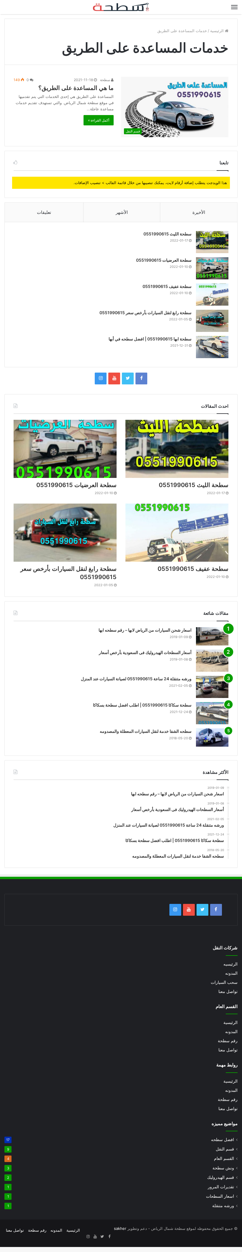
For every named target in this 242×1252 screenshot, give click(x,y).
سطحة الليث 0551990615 (167, 233)
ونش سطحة (223, 1168)
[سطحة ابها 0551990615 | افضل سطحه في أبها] (212, 347)
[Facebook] (141, 378)
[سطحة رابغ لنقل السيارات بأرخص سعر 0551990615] (212, 321)
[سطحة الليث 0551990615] (212, 242)
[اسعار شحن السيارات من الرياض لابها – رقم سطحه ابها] (212, 636)
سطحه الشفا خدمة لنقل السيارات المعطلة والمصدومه (146, 731)
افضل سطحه (222, 1139)
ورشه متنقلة (223, 1205)
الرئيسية (217, 30)
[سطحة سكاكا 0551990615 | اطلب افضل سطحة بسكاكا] (212, 713)
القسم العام (224, 1158)
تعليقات (44, 212)
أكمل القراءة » (98, 120)
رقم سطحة (228, 1040)
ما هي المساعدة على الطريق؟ (76, 87)
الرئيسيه (230, 964)
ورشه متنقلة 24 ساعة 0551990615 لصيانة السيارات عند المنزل (136, 678)
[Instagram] (101, 378)
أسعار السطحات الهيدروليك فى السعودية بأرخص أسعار (145, 652)
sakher (120, 1228)
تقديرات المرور (221, 1186)
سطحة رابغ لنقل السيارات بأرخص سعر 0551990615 (145, 312)
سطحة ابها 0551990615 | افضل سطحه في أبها (150, 338)
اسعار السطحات (220, 1196)
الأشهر (122, 212)
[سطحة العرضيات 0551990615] (212, 268)
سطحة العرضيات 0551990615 (164, 260)
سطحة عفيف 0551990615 (167, 286)
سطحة (105, 80)
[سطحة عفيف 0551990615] (212, 294)
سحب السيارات (224, 982)
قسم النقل (225, 1149)
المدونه (231, 973)
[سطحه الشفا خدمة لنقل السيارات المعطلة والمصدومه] (212, 737)
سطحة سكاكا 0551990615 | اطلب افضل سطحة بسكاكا (142, 704)
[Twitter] (128, 378)
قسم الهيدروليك (220, 1177)
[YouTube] (114, 378)
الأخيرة (198, 212)
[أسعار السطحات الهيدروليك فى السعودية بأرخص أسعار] (212, 661)
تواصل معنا (228, 991)
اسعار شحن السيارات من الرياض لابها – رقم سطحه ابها (145, 629)
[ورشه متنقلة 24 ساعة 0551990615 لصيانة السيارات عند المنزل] (212, 687)
